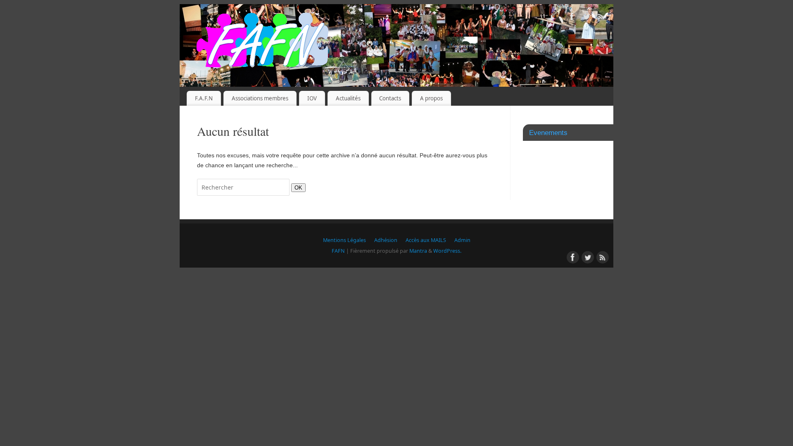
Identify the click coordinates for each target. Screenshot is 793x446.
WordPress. (447, 250)
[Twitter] (586, 18)
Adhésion (385, 240)
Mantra (418, 250)
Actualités (348, 98)
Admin (462, 240)
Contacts (390, 98)
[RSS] (601, 18)
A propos (431, 98)
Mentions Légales (344, 240)
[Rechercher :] (244, 187)
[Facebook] (572, 18)
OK (296, 187)
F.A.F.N (204, 98)
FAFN (338, 250)
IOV (312, 98)
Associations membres (260, 98)
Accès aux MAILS (426, 240)
